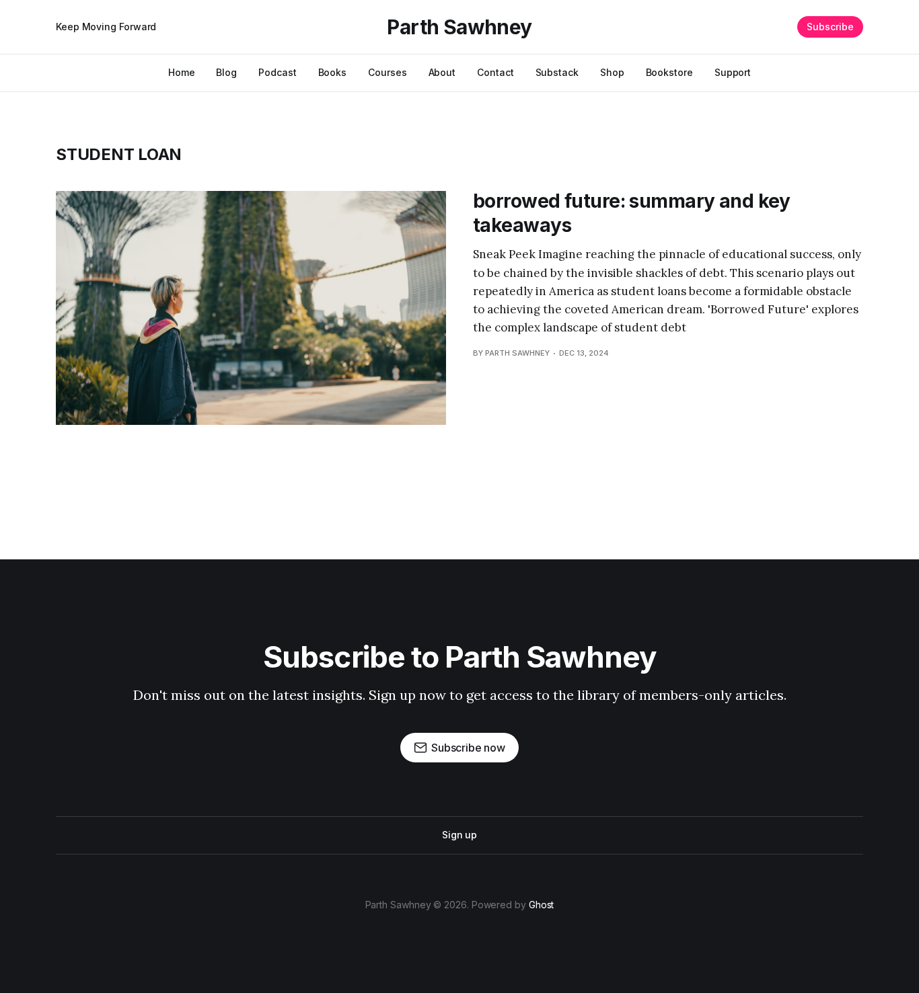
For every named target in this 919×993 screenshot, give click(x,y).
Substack (557, 72)
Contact (495, 72)
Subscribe (830, 26)
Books (332, 72)
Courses (387, 72)
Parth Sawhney (459, 27)
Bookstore (669, 72)
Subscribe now (468, 747)
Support (732, 72)
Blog (226, 72)
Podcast (277, 72)
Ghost (541, 904)
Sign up (459, 834)
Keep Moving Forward (106, 26)
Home (181, 72)
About (442, 72)
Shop (612, 72)
